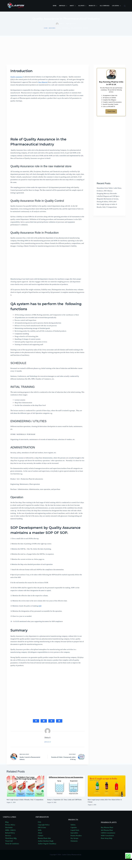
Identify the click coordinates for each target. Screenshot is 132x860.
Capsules (74, 827)
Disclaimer (9, 827)
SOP (39, 606)
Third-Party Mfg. (11, 838)
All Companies (104, 5)
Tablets (73, 825)
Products (92, 5)
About (72, 5)
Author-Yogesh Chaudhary (47, 844)
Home (54, 5)
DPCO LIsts (42, 827)
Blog (7, 822)
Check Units (111, 111)
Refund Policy (10, 833)
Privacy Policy (10, 825)
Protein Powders (76, 835)
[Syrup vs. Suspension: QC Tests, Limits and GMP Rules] (66, 786)
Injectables (74, 833)
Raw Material (43, 82)
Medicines (52, 28)
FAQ (39, 822)
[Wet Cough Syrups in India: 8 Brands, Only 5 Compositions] (25, 786)
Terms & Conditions (12, 844)
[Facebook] (36, 721)
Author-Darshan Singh (45, 841)
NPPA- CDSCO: (10, 830)
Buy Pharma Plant (107, 827)
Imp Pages (62, 5)
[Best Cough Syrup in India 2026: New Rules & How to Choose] (106, 786)
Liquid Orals (75, 830)
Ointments (74, 841)
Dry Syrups (74, 838)
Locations (115, 5)
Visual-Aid (9, 841)
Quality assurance (16, 77)
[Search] (124, 6)
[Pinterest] (51, 721)
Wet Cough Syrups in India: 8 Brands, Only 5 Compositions (25, 799)
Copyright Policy (44, 825)
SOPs (39, 830)
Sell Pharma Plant (107, 830)
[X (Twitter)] (44, 721)
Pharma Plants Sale (44, 838)
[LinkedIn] (59, 721)
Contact (40, 835)
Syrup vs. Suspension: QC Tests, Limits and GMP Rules (64, 799)
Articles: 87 (47, 742)
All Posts (81, 5)
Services (8, 835)
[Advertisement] (66, 50)
